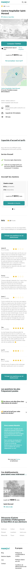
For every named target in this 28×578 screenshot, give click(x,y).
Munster (22, 529)
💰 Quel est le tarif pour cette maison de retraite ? (10, 412)
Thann (12, 535)
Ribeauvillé (4, 535)
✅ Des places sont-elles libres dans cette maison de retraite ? (12, 402)
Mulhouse (4, 529)
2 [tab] (14, 209)
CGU (2, 560)
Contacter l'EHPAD (14, 44)
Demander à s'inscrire (14, 203)
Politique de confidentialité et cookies (20, 554)
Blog (2, 552)
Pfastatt (3, 532)
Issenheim (13, 532)
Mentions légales (6, 556)
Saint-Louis (23, 532)
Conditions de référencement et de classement (20, 566)
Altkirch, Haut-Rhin (8, 17)
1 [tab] (12, 209)
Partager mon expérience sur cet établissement (14, 236)
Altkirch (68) (9, 507)
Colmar (12, 529)
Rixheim (22, 535)
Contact (3, 563)
